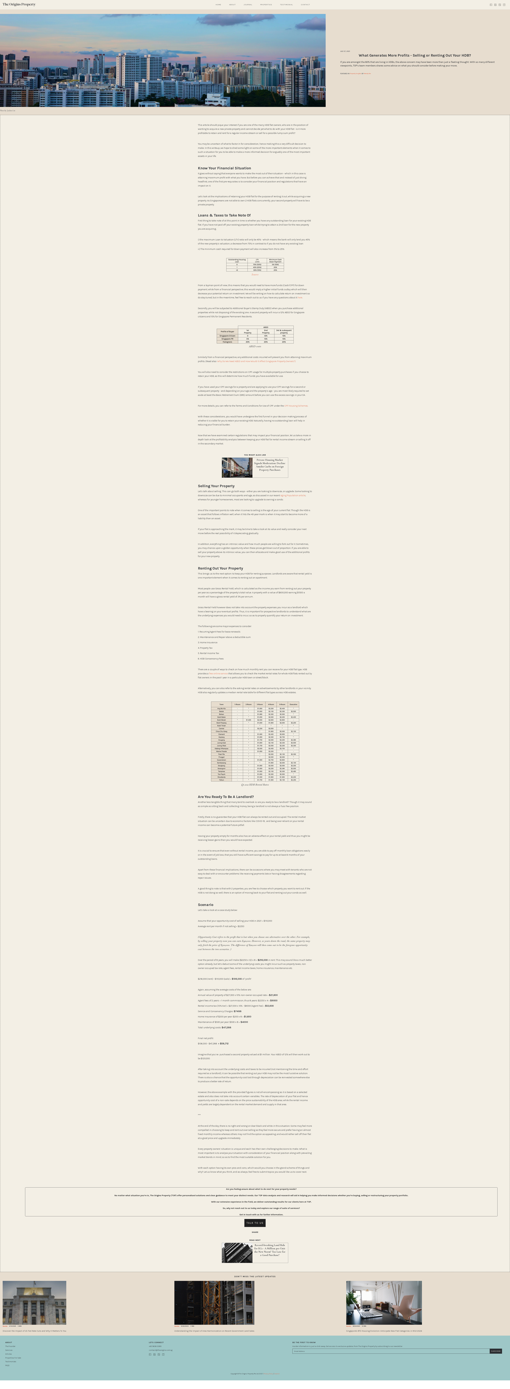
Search (277, 1374)
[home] (19, 5)
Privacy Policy (268, 1374)
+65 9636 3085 (155, 1346)
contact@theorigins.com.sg (160, 1350)
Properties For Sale (13, 1358)
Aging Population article (292, 495)
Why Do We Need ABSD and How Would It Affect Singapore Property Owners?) (256, 361)
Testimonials (10, 1361)
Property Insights (355, 73)
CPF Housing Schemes (296, 405)
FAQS (7, 1365)
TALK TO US (255, 1222)
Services (8, 1350)
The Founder (10, 1346)
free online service (218, 673)
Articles (8, 1354)
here (300, 297)
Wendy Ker (367, 73)
